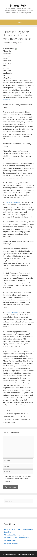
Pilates (7, 411)
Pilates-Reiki (18, 5)
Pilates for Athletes (11, 543)
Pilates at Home (10, 541)
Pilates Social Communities (14, 535)
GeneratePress (29, 554)
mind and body (8, 100)
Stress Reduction (12, 312)
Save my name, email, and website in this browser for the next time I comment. (18, 478)
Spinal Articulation (13, 202)
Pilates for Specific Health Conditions (17, 538)
